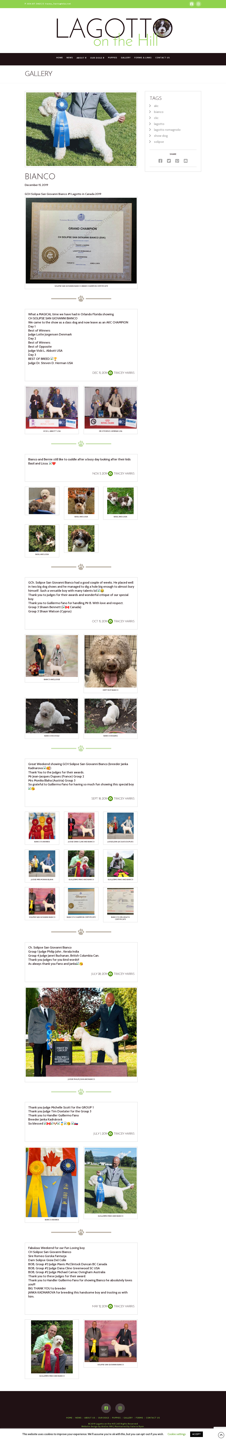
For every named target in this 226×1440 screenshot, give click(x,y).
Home (69, 1417)
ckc (156, 118)
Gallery (128, 1417)
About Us (89, 1417)
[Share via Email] (186, 161)
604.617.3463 (34, 3)
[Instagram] (198, 4)
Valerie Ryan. (137, 1426)
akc (156, 106)
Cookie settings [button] (177, 1434)
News (78, 1417)
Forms (139, 1417)
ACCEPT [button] (196, 1434)
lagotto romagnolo (167, 130)
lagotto (159, 124)
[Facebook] (192, 4)
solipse (159, 142)
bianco (158, 112)
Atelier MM (107, 1426)
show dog (161, 136)
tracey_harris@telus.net (58, 3)
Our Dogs (103, 1417)
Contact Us (153, 1417)
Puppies (116, 1417)
